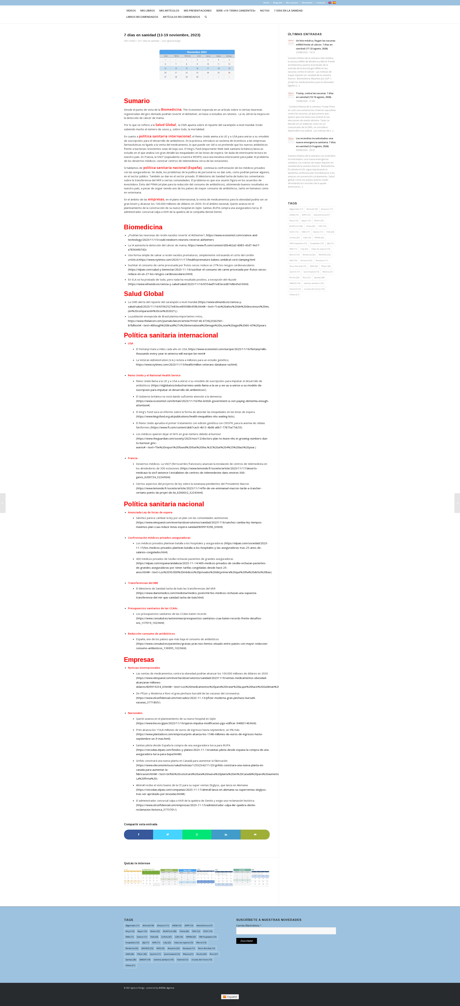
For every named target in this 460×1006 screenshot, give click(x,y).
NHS (293, 260)
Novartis (306, 260)
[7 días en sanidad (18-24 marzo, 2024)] (133, 877)
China (310, 226)
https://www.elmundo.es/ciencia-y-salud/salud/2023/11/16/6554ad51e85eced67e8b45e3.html (188, 284)
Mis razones (292, 2)
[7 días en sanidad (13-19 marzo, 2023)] (169, 877)
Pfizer (326, 266)
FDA (330, 231)
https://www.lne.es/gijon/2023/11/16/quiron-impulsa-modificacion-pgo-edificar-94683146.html (196, 723)
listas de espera (320, 249)
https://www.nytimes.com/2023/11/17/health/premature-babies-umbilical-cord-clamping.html (197, 259)
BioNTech (296, 226)
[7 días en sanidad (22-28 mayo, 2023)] (187, 877)
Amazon (327, 209)
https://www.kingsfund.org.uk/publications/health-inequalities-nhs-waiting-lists (185, 416)
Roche (294, 277)
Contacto (320, 2)
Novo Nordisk (297, 266)
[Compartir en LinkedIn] (226, 835)
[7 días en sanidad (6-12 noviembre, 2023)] (3, 503)
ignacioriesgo (174, 40)
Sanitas (319, 277)
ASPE (306, 214)
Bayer (306, 220)
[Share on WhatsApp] (196, 835)
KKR (293, 249)
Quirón (294, 271)
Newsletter (307, 2)
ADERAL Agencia (166, 987)
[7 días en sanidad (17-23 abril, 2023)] (242, 877)
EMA (306, 231)
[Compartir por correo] (255, 835)
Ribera (328, 271)
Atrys (293, 220)
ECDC (293, 231)
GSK (307, 237)
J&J (330, 243)
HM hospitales (298, 243)
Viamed (295, 289)
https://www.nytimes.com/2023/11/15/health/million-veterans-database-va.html (186, 364)
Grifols (294, 237)
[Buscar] (205, 17)
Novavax (322, 260)
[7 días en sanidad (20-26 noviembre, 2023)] (457, 503)
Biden (319, 220)
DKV (322, 226)
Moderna (309, 254)
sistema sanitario (314, 283)
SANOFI (294, 283)
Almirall (312, 209)
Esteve (318, 231)
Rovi (307, 277)
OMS (314, 266)
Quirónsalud (311, 271)
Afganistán (296, 209)
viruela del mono (314, 289)
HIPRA (319, 237)
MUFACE (324, 254)
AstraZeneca (322, 214)
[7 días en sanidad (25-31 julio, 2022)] (224, 877)
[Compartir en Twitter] (167, 835)
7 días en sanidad (150, 40)
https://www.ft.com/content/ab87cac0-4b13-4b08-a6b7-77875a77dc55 (196, 427)
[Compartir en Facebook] (138, 835)
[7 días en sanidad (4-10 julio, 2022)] (260, 877)
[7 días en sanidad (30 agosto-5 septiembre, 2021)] (151, 877)
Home (266, 2)
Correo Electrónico (248, 925)
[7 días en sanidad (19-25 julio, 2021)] (206, 877)
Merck (294, 254)
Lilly (304, 249)
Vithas (294, 294)
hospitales (317, 243)
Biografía (277, 2)
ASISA (293, 214)
